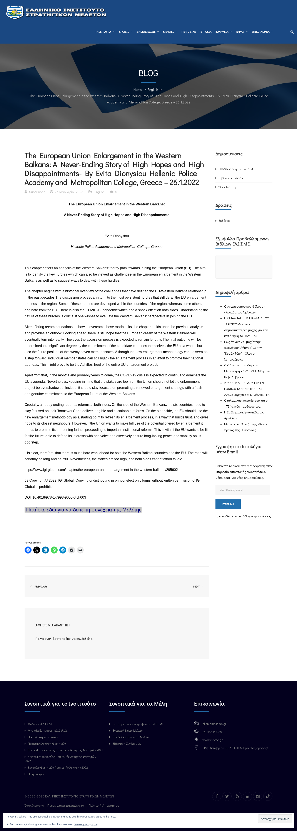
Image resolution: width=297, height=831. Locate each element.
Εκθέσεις (224, 220)
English (153, 89)
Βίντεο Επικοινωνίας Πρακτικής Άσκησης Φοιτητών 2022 (60, 759)
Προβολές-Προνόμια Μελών (131, 737)
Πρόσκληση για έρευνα (43, 737)
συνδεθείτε (84, 638)
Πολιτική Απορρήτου (104, 805)
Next (196, 586)
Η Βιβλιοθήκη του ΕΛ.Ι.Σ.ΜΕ (236, 169)
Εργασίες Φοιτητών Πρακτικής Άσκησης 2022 (58, 767)
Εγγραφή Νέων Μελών (128, 730)
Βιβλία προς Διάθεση (233, 178)
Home (137, 89)
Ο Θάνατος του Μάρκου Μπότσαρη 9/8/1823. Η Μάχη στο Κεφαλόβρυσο (248, 371)
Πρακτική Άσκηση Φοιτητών (47, 743)
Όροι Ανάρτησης (229, 187)
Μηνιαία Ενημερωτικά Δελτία (47, 730)
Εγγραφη (228, 504)
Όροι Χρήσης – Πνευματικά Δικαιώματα (55, 805)
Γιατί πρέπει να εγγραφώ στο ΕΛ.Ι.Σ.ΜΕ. (138, 724)
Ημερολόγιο (35, 774)
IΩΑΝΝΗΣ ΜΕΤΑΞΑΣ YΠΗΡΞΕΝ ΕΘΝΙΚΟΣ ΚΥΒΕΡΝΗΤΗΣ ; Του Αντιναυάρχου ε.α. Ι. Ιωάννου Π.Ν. (247, 389)
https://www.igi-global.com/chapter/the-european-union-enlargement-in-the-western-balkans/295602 (101, 470)
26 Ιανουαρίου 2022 (69, 192)
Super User (37, 192)
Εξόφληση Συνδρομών (127, 743)
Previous (40, 586)
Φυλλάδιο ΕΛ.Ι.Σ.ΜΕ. (40, 724)
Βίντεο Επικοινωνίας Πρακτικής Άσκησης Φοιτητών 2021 (65, 750)
